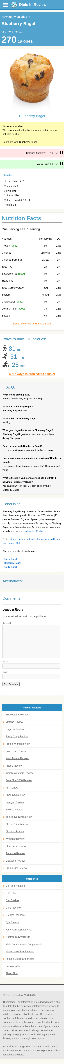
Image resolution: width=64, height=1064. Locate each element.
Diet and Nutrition (15, 885)
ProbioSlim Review (16, 868)
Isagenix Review (15, 729)
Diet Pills (11, 893)
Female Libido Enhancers (20, 959)
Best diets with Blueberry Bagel (19, 142)
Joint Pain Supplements (19, 929)
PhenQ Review (14, 765)
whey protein (42, 130)
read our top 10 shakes (34, 531)
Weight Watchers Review (19, 773)
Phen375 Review (15, 795)
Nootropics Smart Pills (18, 937)
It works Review (14, 809)
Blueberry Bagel (12, 563)
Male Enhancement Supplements (24, 944)
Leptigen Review (15, 802)
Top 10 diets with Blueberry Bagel (32, 323)
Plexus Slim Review (17, 824)
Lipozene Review (15, 860)
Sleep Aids (12, 973)
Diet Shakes (12, 900)
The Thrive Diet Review (19, 817)
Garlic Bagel (10, 567)
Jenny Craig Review (17, 736)
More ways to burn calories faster (32, 374)
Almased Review (15, 831)
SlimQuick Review (16, 846)
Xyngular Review (15, 838)
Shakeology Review (17, 714)
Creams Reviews (15, 915)
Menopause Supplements (20, 951)
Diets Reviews (14, 907)
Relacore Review (15, 853)
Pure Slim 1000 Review (19, 780)
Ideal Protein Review (17, 758)
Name (5, 661)
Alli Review (12, 787)
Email (4, 672)
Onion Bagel (10, 559)
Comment (6, 623)
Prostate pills (13, 966)
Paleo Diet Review (16, 751)
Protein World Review (18, 743)
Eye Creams (12, 922)
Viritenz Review (14, 722)
